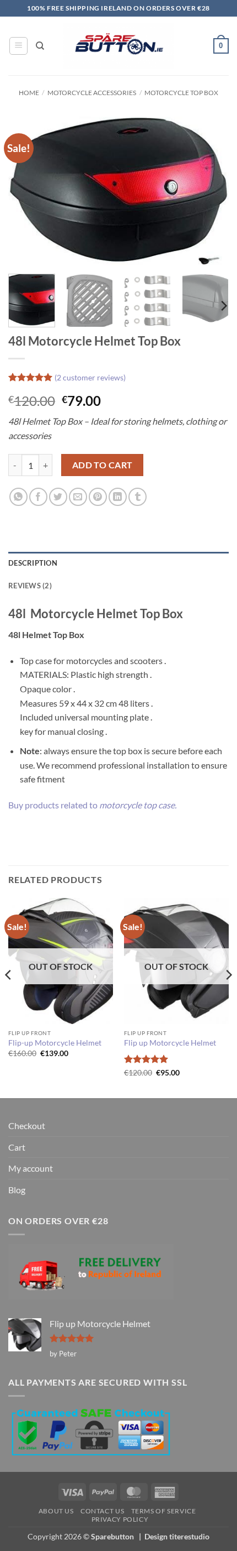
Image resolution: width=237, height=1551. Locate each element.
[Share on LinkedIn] (118, 497)
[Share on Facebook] (38, 497)
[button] (18, 46)
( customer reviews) (90, 377)
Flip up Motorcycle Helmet (170, 1042)
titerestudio (189, 1536)
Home (29, 92)
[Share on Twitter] (58, 497)
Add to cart (102, 465)
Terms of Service (163, 1511)
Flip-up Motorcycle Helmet (54, 1042)
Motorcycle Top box (181, 92)
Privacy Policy (120, 1519)
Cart (16, 1147)
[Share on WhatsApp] (18, 497)
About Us (56, 1511)
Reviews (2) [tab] (30, 585)
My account (30, 1168)
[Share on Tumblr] (137, 497)
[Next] (210, 191)
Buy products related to (92, 805)
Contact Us (102, 1511)
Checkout (26, 1125)
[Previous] (26, 191)
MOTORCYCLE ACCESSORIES (91, 92)
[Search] (40, 45)
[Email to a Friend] (78, 497)
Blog (16, 1189)
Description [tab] (32, 562)
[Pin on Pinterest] (98, 497)
